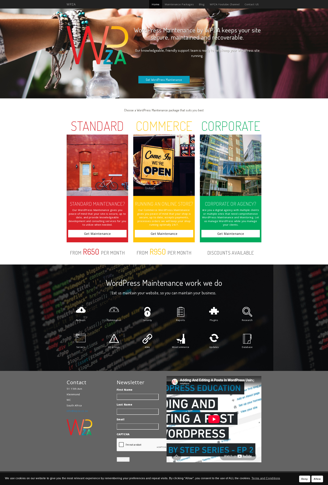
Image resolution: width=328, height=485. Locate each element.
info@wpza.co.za (77, 411)
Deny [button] (304, 478)
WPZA (71, 4)
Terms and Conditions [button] (265, 478)
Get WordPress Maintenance (164, 80)
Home (156, 4)
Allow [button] (317, 478)
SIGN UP (123, 459)
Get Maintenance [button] (97, 234)
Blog (202, 4)
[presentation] (143, 445)
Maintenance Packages (179, 4)
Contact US (252, 4)
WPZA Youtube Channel (225, 4)
